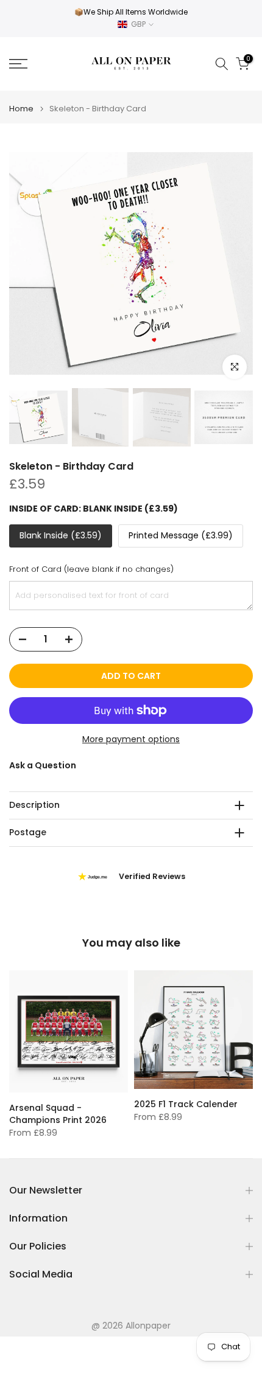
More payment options (131, 739)
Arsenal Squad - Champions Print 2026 (58, 1113)
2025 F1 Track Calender (186, 1104)
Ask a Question (42, 765)
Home (21, 109)
